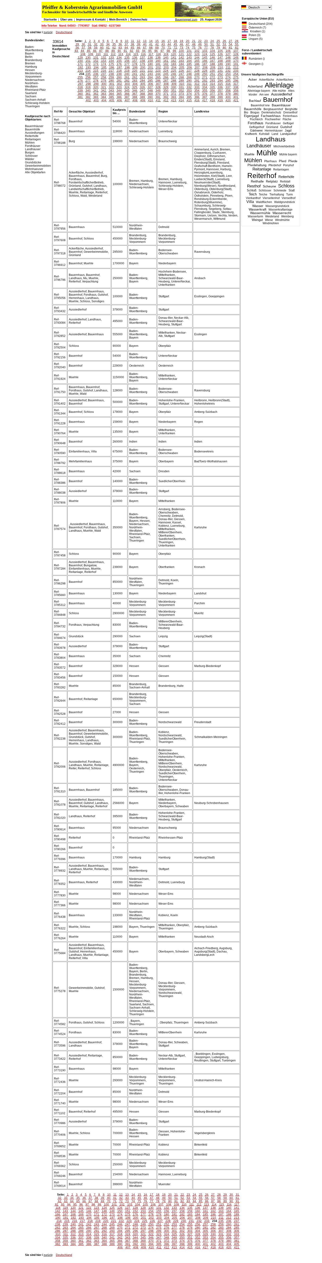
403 (96, 100)
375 (197, 93)
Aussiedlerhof (281, 94)
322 (111, 87)
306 (150, 84)
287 (166, 80)
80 (224, 47)
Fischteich (256, 119)
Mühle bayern (288, 154)
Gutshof (286, 127)
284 (142, 80)
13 (144, 41)
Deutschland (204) (259, 23)
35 (114, 44)
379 (228, 93)
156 (127, 60)
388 (135, 97)
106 (228, 51)
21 (193, 41)
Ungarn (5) (255, 39)
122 (189, 54)
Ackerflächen (284, 79)
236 (96, 74)
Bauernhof (278, 99)
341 (96, 90)
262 (135, 77)
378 (220, 93)
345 (127, 90)
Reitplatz (272, 181)
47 (187, 44)
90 (119, 51)
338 (236, 87)
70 (163, 47)
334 (205, 87)
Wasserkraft (257, 209)
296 (236, 80)
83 (76, 51)
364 (111, 93)
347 (142, 90)
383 (96, 97)
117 (151, 54)
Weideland (272, 216)
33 (101, 44)
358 (228, 90)
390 (150, 97)
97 (162, 51)
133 (111, 57)
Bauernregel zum (186, 19)
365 (119, 93)
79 (218, 47)
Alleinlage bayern (259, 90)
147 (220, 57)
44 (169, 44)
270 (197, 77)
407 (127, 100)
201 (150, 67)
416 (197, 100)
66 (138, 47)
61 (108, 47)
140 (166, 57)
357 (220, 90)
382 (88, 97)
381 (80, 97)
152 (96, 60)
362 (96, 93)
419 (220, 100)
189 (220, 64)
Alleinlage (279, 85)
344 (119, 90)
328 (158, 87)
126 (220, 54)
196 (111, 67)
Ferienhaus (290, 116)
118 (158, 54)
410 (150, 100)
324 (127, 87)
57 (83, 47)
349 (158, 90)
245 (166, 74)
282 (127, 80)
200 (143, 67)
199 (135, 67)
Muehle (249, 154)
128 (236, 54)
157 (135, 60)
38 (132, 44)
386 (119, 97)
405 (111, 100)
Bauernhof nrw (260, 105)
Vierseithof (288, 198)
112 (113, 54)
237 (103, 74)
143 (189, 57)
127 (228, 54)
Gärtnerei (256, 130)
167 (212, 60)
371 (166, 93)
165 (197, 60)
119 (166, 54)
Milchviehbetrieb (284, 146)
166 (205, 60)
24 (212, 41)
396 (197, 97)
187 (205, 64)
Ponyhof (288, 165)
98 (168, 51)
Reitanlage (261, 169)
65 (132, 47)
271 (205, 77)
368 (142, 93)
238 (111, 74)
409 (143, 100)
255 (80, 77)
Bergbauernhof (273, 109)
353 (189, 90)
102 (197, 51)
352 (181, 90)
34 (108, 44)
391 (158, 97)
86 (94, 51)
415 (189, 100)
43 (163, 44)
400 (228, 97)
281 (119, 80)
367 (135, 93)
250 (205, 74)
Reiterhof (261, 175)
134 (119, 57)
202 (158, 67)
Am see (264, 94)
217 (111, 70)
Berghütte (291, 109)
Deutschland (64, 32)
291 (197, 80)
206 (189, 67)
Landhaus (270, 139)
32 (95, 44)
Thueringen (32, 106)
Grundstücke (33, 162)
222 (150, 70)
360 (80, 93)
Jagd (288, 130)
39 (138, 44)
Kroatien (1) (256, 31)
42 (157, 44)
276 (80, 80)
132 (103, 57)
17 (169, 41)
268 (181, 77)
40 (144, 44)
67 (144, 47)
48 (193, 44)
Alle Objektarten (35, 172)
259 (111, 77)
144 (197, 57)
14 (151, 41)
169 (228, 60)
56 (77, 47)
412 (166, 100)
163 (181, 60)
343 (111, 90)
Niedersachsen (35, 80)
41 (151, 44)
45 (175, 44)
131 (96, 57)
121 (181, 54)
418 (212, 100)
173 (96, 64)
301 (111, 84)
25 (218, 41)
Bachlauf (255, 101)
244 (158, 74)
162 (173, 60)
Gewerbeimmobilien (38, 165)
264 (150, 77)
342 (103, 90)
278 (96, 80)
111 (106, 54)
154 (111, 60)
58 (89, 47)
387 (127, 97)
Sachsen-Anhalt (35, 99)
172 (88, 64)
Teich (253, 194)
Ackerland (255, 86)
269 (189, 77)
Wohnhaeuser (34, 169)
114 (128, 54)
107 (236, 51)
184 (181, 64)
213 (80, 70)
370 (158, 93)
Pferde (292, 161)
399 (220, 97)
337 (228, 87)
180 (150, 64)
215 (96, 70)
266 (166, 77)
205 (181, 67)
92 (131, 51)
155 (119, 60)
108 (83, 54)
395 (189, 97)
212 (236, 67)
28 (236, 41)
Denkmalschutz (271, 112)
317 (236, 84)
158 (142, 60)
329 (166, 87)
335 (212, 87)
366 (127, 93)
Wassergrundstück (277, 206)
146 (212, 57)
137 (142, 57)
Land (275, 134)
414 (181, 100)
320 (96, 87)
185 (189, 64)
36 (120, 44)
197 (119, 67)
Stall (292, 190)
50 (206, 44)
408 (135, 100)
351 (173, 90)
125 (212, 54)
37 (126, 44)
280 (111, 80)
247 (181, 74)
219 (127, 70)
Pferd (282, 161)
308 (166, 84)
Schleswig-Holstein (37, 103)
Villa (250, 202)
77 (206, 47)
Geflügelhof (256, 127)
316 (228, 84)
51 (212, 44)
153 (103, 60)
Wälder (29, 159)
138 (150, 57)
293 (212, 80)
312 (197, 84)
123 (197, 54)
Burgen (29, 152)
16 (163, 41)
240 (127, 74)
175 (111, 64)
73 (181, 47)
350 (166, 90)
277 (88, 80)
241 (135, 74)
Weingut (257, 220)
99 (174, 51)
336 (220, 87)
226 (181, 70)
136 (135, 57)
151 (88, 60)
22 (200, 41)
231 (220, 70)
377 (212, 93)
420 (228, 100)
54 (230, 44)
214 (88, 70)
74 (187, 47)
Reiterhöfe (286, 177)
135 (127, 57)
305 (143, 84)
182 (166, 64)
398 (212, 97)
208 (205, 67)
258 (103, 77)
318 (80, 87)
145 (205, 57)
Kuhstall (264, 134)
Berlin (29, 56)
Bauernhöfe (252, 109)
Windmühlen (271, 223)
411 (158, 100)
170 (236, 60)
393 (173, 97)
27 (230, 41)
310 (181, 84)
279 (103, 80)
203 (166, 67)
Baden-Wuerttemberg (34, 48)
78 (212, 47)
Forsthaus (255, 123)
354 (197, 90)
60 (101, 47)
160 (158, 60)
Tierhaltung (276, 194)
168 (220, 60)
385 (111, 97)
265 (158, 77)
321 (103, 87)
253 (228, 74)
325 (135, 87)
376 (205, 93)
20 (187, 41)
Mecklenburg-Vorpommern (34, 75)
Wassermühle (260, 213)
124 (205, 54)
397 (205, 97)
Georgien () (255, 64)
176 (119, 64)
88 (107, 51)
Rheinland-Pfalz (35, 89)
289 (181, 80)
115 (136, 54)
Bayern (29, 53)
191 (236, 64)
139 (158, 57)
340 (88, 90)
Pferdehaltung (257, 165)
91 (125, 51)
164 (189, 60)
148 (228, 57)
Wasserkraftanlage (280, 209)
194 (96, 67)
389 (142, 97)
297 (80, 84)
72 (175, 47)
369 (150, 93)
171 (80, 64)
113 (121, 54)
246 (173, 74)
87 (101, 51)
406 (119, 100)
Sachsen (30, 96)
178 (135, 64)
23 (206, 41)
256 (88, 77)
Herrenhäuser (274, 130)
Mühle (266, 153)
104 (212, 51)
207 (197, 67)
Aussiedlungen (34, 132)
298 (88, 84)
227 (189, 70)
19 (181, 41)
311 (189, 84)
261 (127, 77)
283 (135, 80)
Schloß (251, 190)
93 (137, 51)
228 (197, 70)
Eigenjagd (251, 116)
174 (103, 64)
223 (158, 70)
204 (174, 67)
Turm (289, 194)
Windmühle (282, 220)
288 (173, 80)
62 (114, 47)
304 (135, 84)
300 (104, 84)
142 (181, 57)
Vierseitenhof (271, 198)
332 (189, 87)
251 (212, 74)
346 (135, 90)
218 (119, 70)
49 (200, 44)
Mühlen (253, 160)
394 (181, 97)
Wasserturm (255, 216)
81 (230, 47)
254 (236, 74)
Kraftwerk (251, 134)
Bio (246, 112)
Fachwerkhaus (271, 116)
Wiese (269, 220)
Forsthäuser (273, 123)
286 (158, 80)
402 (88, 100)
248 (189, 74)
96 (156, 51)
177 (127, 64)
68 (151, 47)
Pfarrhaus (270, 161)
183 (173, 64)
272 (212, 77)
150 (80, 60)
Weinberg (287, 216)
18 (175, 41)
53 (224, 44)
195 (104, 67)
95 (150, 51)
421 (236, 100)
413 (173, 100)
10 (126, 41)
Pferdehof (274, 165)
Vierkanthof (253, 198)
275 (236, 77)
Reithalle (257, 181)
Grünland (272, 127)
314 (212, 84)
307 (158, 84)
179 (142, 64)
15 (157, 41)
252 (220, 74)
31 (89, 44)
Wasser (257, 206)
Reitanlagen (281, 169)
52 (218, 44)
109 (90, 54)
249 (197, 74)
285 (150, 80)
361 (88, 93)
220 (135, 70)
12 (138, 41)
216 (103, 70)
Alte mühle (279, 90)
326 (142, 87)
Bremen (30, 63)
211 (228, 67)
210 (220, 67)
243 (150, 74)
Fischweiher (273, 119)
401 (236, 97)
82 (236, 47)
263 (142, 77)
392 (166, 97)
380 (236, 93)
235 (88, 74)
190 (228, 64)
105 (220, 51)
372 (173, 93)
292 (205, 80)
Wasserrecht (281, 213)
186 (197, 64)
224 (166, 70)
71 (169, 47)
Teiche (263, 194)
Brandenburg (33, 60)
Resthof (254, 186)
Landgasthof (288, 134)
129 (80, 57)
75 (193, 47)
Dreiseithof (290, 112)
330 (173, 87)
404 (104, 100)
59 (95, 47)
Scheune (269, 186)
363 (103, 93)
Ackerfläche (266, 79)
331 (181, 87)
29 (77, 44)
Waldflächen (264, 202)
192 (80, 67)
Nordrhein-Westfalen (32, 85)
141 (173, 57)
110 (98, 54)
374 (189, 93)
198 (127, 67)
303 (127, 84)
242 (142, 74)
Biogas (254, 112)
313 (205, 84)
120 (173, 54)
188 (212, 64)
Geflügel (288, 123)
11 (132, 41)
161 (166, 60)
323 (119, 87)
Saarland (31, 93)
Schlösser (265, 190)
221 (142, 70)
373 (181, 93)
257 (96, 77)
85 (88, 51)
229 (205, 70)
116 (143, 54)
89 (113, 51)
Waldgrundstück (284, 202)
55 (236, 44)
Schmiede (279, 190)
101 (189, 51)
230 (212, 70)
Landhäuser (259, 145)
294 (220, 80)
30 (83, 44)
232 (228, 70)
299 (96, 84)
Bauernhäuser (281, 105)
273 (220, 77)
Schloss (286, 185)
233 (236, 70)
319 (88, 87)
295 (228, 80)
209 (213, 67)
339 (80, 90)
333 (197, 87)
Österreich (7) (256, 27)
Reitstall (285, 181)
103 (205, 51)
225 (173, 70)
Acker (252, 79)
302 (119, 84)
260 (119, 77)
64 (126, 47)
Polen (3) (253, 35)
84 (82, 51)
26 (224, 41)
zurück (48, 32)
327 (150, 87)
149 (236, 57)
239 (119, 74)
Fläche (287, 119)
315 (220, 84)
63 (120, 47)
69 (157, 47)
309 (174, 84)
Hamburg (31, 66)
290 (189, 80)
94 (143, 51)
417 (205, 100)
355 (205, 90)
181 (158, 64)
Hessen (30, 70)
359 (236, 90)
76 (200, 47)
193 (88, 67)
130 (88, 57)
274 (228, 77)
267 (173, 77)
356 (212, 90)
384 (103, 97)
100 (181, 51)
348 (150, 90)
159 (150, 60)
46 (181, 44)
